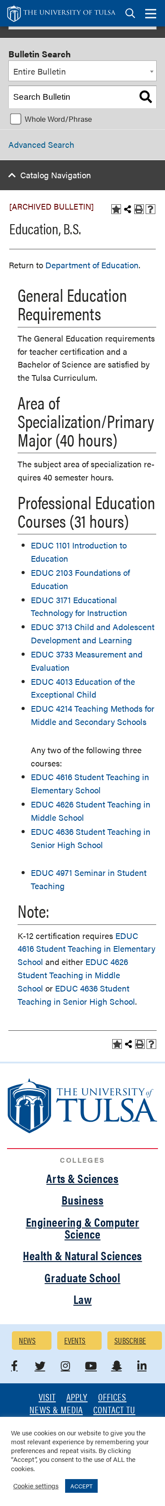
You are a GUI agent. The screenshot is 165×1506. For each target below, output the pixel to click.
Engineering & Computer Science (82, 1227)
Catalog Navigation (55, 175)
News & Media (56, 1410)
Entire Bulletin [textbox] (39, 71)
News (27, 1340)
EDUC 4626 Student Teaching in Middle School (73, 975)
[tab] (130, 13)
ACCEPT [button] (81, 1486)
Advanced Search (41, 144)
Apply (77, 1397)
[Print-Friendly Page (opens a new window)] (139, 209)
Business (82, 1199)
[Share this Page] (127, 209)
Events (75, 1340)
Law (82, 1299)
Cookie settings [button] (36, 1485)
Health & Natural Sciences (82, 1255)
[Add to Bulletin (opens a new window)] (116, 209)
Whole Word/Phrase (58, 118)
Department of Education (92, 265)
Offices (112, 1397)
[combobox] (82, 71)
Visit (47, 1397)
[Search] (146, 97)
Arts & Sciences (82, 1178)
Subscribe (130, 1340)
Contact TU (114, 1410)
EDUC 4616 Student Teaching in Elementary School (86, 949)
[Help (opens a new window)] (150, 209)
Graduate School (82, 1277)
